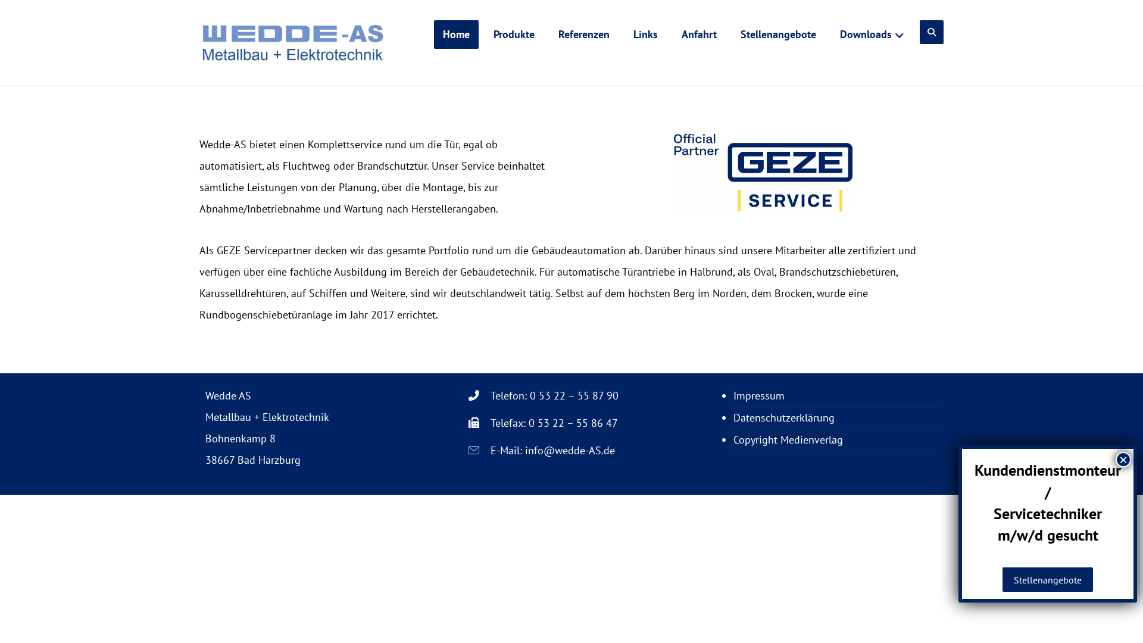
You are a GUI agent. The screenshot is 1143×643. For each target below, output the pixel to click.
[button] (932, 32)
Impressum (759, 395)
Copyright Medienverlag (788, 440)
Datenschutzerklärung (784, 417)
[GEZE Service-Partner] (293, 43)
